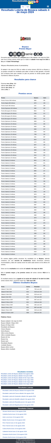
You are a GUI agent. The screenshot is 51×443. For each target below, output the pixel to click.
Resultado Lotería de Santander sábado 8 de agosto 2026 (19, 396)
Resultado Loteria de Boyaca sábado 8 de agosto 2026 (18, 390)
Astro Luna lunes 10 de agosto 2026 (13, 417)
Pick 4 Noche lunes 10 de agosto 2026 (14, 425)
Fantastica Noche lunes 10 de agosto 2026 (15, 434)
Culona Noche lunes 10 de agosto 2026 (14, 428)
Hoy (23, 6)
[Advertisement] (25, 22)
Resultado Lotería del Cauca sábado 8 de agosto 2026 (18, 393)
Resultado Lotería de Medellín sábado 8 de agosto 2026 (19, 399)
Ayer (28, 6)
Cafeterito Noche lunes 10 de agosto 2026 (15, 431)
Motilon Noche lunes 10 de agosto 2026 (14, 420)
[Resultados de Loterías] (25, 4)
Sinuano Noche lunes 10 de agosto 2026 (14, 411)
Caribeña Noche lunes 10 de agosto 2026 (14, 414)
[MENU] (48, 6)
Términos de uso (30, 442)
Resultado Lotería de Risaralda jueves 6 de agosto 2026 (19, 402)
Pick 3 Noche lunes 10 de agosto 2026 (14, 423)
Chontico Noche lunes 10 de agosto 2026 (14, 437)
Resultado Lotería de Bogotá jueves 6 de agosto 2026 (18, 405)
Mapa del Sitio (20, 442)
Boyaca (25, 47)
